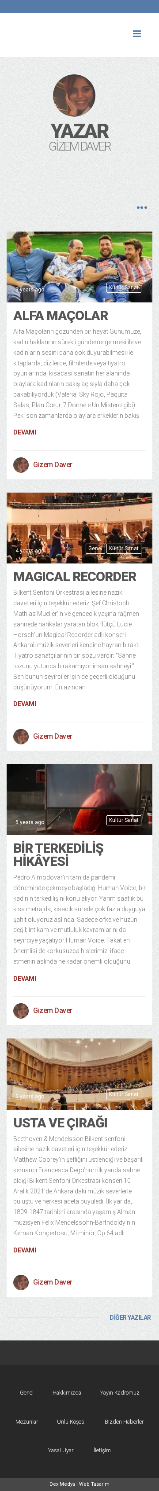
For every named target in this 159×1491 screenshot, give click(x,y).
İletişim (102, 1450)
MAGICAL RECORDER (74, 576)
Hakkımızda (67, 1392)
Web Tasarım (94, 1484)
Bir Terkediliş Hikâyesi (58, 854)
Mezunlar (26, 1421)
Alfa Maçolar (60, 315)
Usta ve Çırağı (60, 1122)
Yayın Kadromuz (120, 1392)
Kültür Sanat (124, 287)
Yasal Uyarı (61, 1450)
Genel (95, 548)
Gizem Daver (52, 464)
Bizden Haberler (124, 1421)
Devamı (24, 432)
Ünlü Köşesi (71, 1421)
